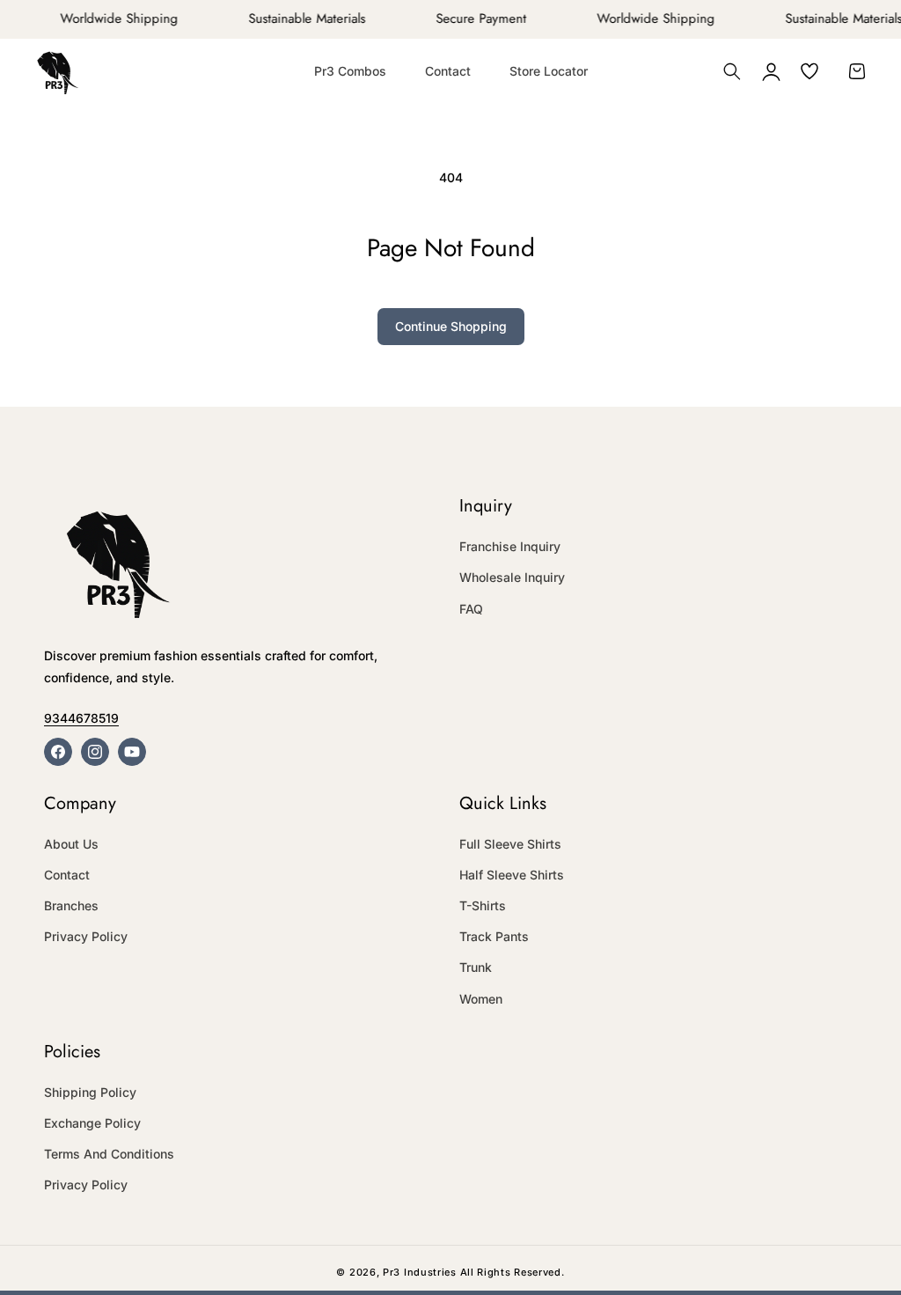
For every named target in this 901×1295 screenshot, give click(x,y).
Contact (67, 874)
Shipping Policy (90, 1092)
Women (480, 998)
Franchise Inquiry (509, 546)
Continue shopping (451, 326)
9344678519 (81, 717)
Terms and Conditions (109, 1153)
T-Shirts (482, 905)
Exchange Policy (92, 1122)
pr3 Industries (420, 1272)
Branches (71, 905)
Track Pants (494, 936)
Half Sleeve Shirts (511, 874)
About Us (71, 843)
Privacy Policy (86, 936)
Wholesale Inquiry (512, 577)
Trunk (475, 967)
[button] (732, 71)
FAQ (471, 608)
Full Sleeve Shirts (510, 843)
